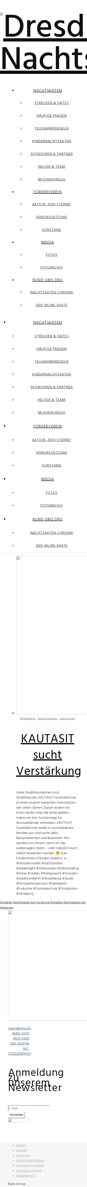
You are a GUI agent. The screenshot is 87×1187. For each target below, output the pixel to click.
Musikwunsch (51, 180)
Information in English (30, 1165)
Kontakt (21, 1150)
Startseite (67, 718)
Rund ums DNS (48, 280)
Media (47, 242)
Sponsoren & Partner (52, 154)
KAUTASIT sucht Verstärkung (48, 756)
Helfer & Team (52, 167)
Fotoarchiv (51, 268)
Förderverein (47, 192)
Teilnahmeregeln (52, 129)
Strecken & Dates (51, 103)
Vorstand (51, 230)
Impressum (23, 1155)
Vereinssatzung (51, 217)
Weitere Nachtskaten (30, 1160)
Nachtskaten (47, 90)
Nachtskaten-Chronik (51, 293)
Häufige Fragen (51, 116)
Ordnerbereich (25, 1175)
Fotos (51, 255)
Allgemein (27, 718)
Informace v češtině (28, 1170)
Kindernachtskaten (51, 141)
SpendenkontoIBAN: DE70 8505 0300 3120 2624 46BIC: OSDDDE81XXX (19, 1041)
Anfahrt (21, 1145)
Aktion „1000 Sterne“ (51, 204)
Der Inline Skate (52, 305)
